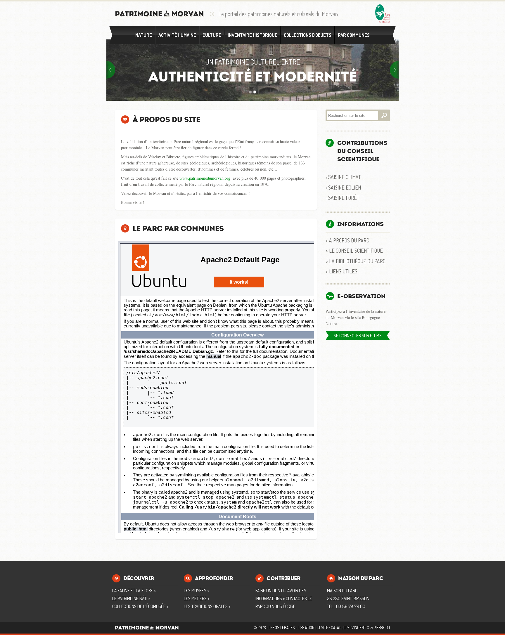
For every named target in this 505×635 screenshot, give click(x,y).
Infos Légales (282, 627)
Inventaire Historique (252, 35)
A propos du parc (349, 240)
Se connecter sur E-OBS (358, 336)
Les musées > (196, 591)
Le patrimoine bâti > (131, 598)
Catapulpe (340, 627)
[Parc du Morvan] (382, 13)
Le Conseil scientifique (356, 250)
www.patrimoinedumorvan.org (204, 178)
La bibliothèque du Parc (357, 261)
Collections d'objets (307, 35)
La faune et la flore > (134, 591)
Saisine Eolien (344, 187)
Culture (212, 35)
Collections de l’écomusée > (140, 606)
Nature (143, 35)
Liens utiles (343, 271)
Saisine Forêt (343, 197)
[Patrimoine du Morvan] (159, 14)
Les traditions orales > (207, 606)
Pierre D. (381, 627)
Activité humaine (177, 35)
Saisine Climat (344, 177)
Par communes (354, 35)
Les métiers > (196, 598)
